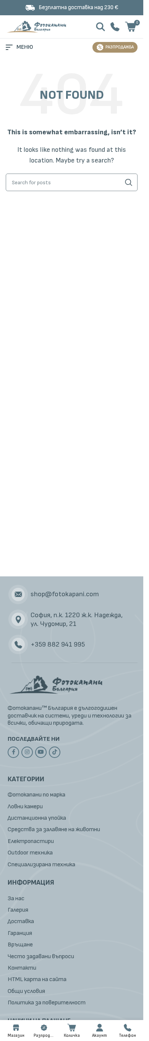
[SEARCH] (129, 182)
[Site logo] (37, 26)
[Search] (100, 26)
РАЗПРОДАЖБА (119, 47)
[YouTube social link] (41, 752)
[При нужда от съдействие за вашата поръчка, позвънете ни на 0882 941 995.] (115, 26)
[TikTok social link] (54, 752)
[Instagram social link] (27, 752)
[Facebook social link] (13, 752)
